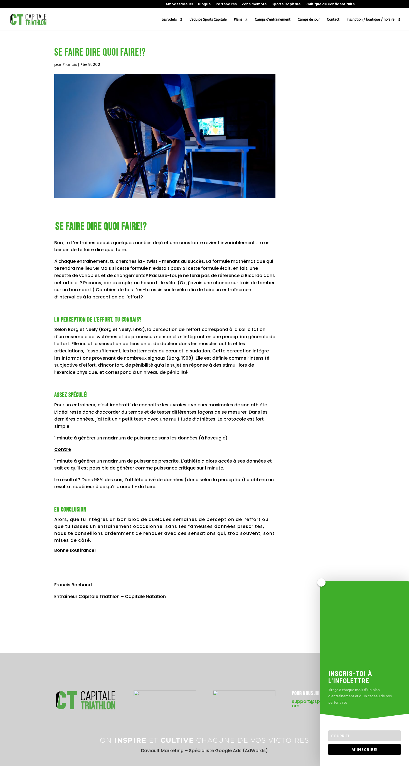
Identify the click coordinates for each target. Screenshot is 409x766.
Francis (70, 64)
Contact (333, 20)
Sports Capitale (286, 4)
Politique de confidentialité (330, 4)
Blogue (204, 4)
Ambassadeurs (179, 4)
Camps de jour (309, 20)
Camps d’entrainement (272, 20)
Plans (238, 20)
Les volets (169, 20)
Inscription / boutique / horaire (371, 20)
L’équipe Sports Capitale (208, 20)
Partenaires (226, 4)
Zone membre (254, 4)
